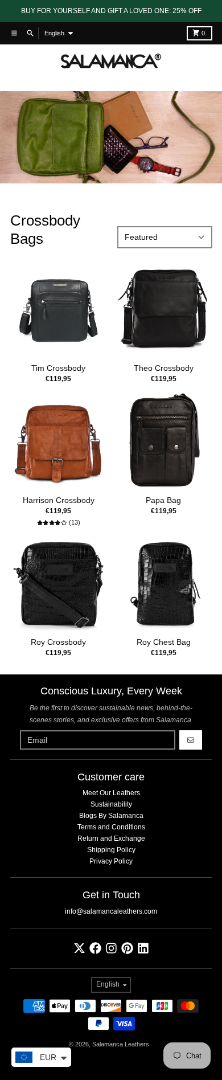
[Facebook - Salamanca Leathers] (95, 948)
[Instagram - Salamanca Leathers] (111, 948)
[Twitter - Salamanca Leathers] (79, 948)
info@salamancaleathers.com (111, 911)
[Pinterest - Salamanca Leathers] (127, 948)
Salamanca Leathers (120, 1044)
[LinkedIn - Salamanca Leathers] (143, 948)
